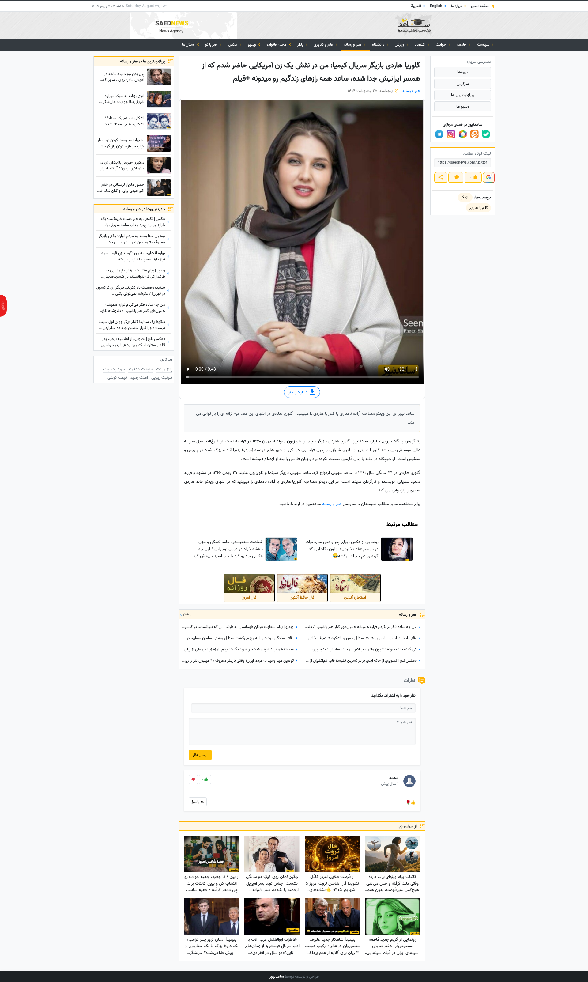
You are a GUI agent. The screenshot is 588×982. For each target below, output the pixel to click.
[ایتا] (474, 134)
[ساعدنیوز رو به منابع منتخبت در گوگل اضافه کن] (488, 177)
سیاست (483, 44)
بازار (300, 44)
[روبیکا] (462, 134)
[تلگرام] (439, 134)
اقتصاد (420, 44)
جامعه (462, 44)
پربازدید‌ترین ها (462, 95)
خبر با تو (211, 44)
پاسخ (195, 802)
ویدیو (252, 44)
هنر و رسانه (353, 44)
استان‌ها (189, 44)
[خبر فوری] (3, 306)
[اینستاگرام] (451, 134)
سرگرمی (463, 84)
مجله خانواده (277, 44)
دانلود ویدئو (298, 392)
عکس (233, 44)
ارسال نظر (200, 755)
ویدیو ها (462, 106)
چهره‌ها (462, 72)
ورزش (400, 44)
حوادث (441, 44)
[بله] (486, 134)
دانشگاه (378, 44)
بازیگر (465, 197)
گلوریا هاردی (478, 208)
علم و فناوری (324, 44)
